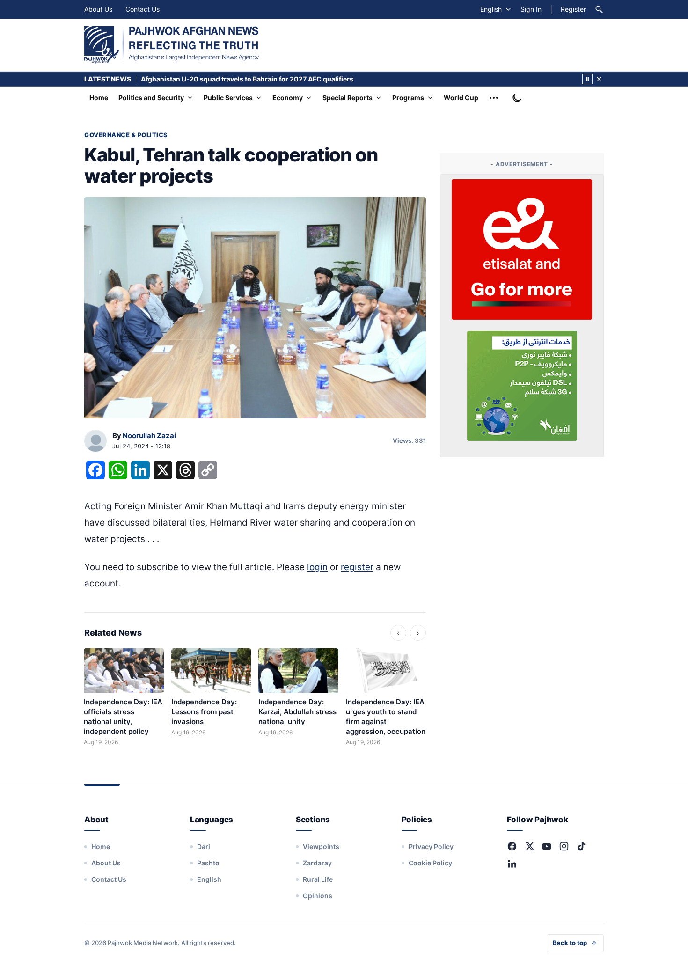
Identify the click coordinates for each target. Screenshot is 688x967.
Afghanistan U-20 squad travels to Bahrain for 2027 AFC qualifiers (247, 79)
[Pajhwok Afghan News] (171, 45)
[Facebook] (512, 846)
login (317, 567)
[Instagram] (564, 846)
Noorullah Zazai (149, 435)
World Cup (461, 98)
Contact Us (142, 9)
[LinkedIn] (512, 863)
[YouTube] (547, 846)
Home (98, 98)
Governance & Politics (126, 135)
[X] (529, 846)
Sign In (531, 9)
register (357, 567)
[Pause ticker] (587, 79)
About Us (98, 9)
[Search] (599, 9)
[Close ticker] (599, 79)
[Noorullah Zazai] (95, 441)
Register (573, 9)
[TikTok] (581, 846)
